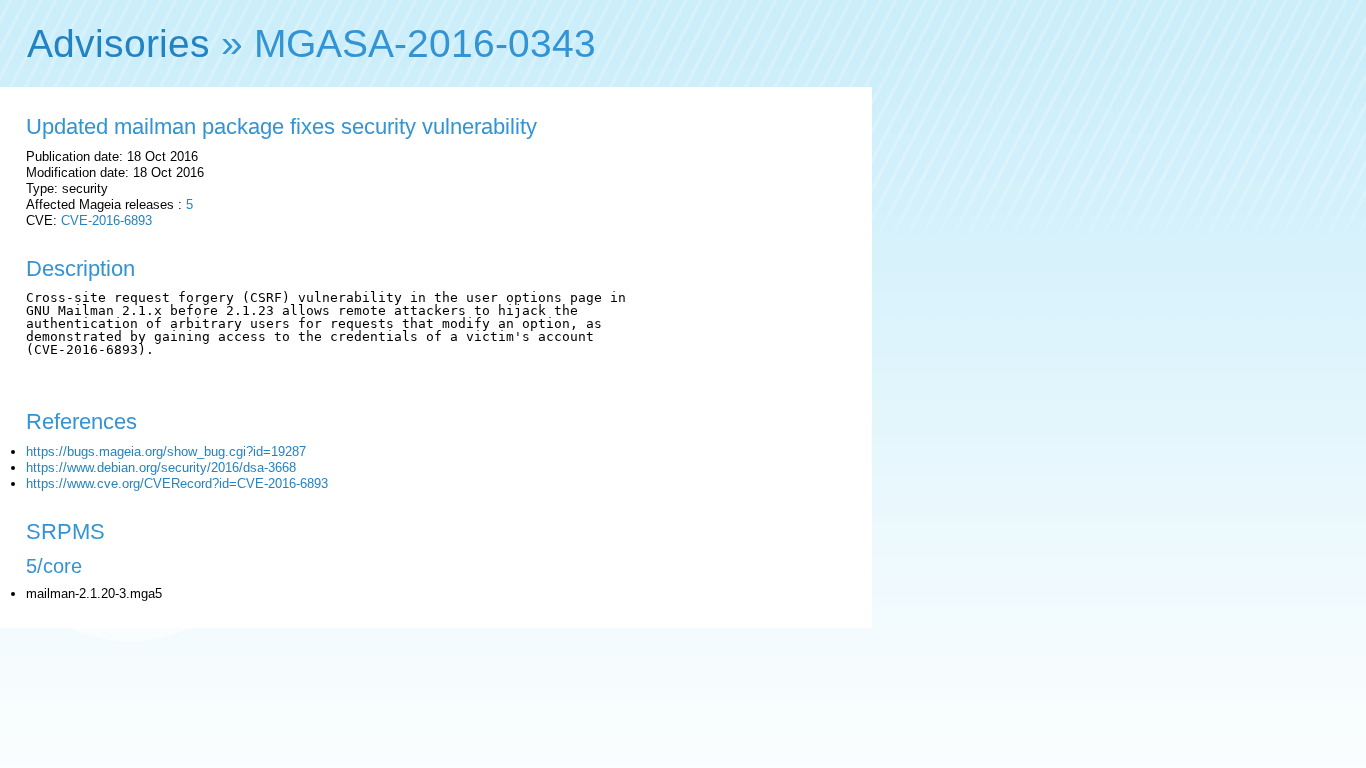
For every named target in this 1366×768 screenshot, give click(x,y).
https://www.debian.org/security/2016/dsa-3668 (161, 467)
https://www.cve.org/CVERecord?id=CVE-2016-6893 (177, 483)
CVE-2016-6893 (106, 220)
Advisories (118, 43)
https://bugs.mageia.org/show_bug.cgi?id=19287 (166, 451)
